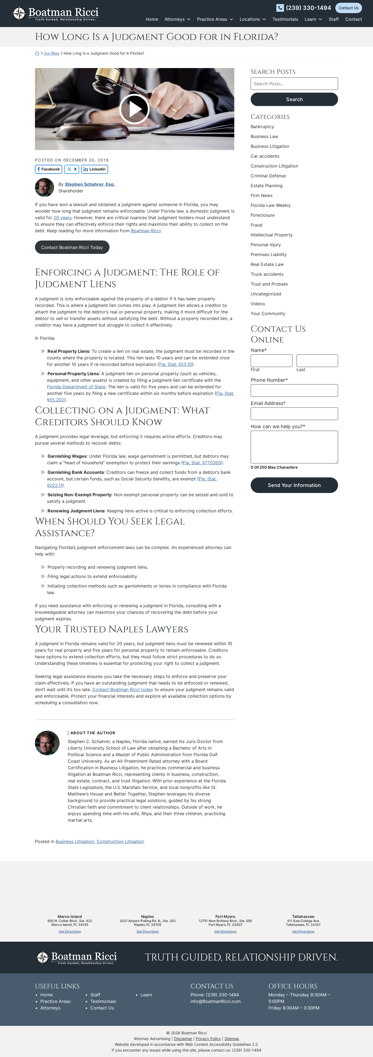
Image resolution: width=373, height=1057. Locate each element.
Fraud (256, 225)
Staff (334, 19)
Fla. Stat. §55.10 (175, 364)
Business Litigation (75, 841)
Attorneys (175, 19)
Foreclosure (263, 215)
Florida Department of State (76, 386)
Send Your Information (294, 485)
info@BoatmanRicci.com (216, 1001)
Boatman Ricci (146, 230)
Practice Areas (212, 19)
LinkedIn (93, 169)
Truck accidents (267, 274)
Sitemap (231, 1038)
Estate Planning (267, 185)
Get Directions (70, 931)
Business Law (264, 136)
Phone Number (269, 380)
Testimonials (285, 19)
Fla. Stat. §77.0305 (202, 462)
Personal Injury (266, 244)
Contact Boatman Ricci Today (72, 247)
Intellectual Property (272, 234)
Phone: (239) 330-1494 (215, 994)
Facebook (47, 169)
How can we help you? (278, 426)
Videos (258, 303)
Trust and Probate (269, 284)
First (255, 369)
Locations (250, 19)
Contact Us (349, 7)
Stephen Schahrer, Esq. (90, 184)
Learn (310, 19)
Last (301, 369)
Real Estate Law (267, 264)
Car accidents (265, 156)
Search (294, 99)
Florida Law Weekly (271, 205)
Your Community (268, 313)
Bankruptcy (262, 126)
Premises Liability (269, 254)
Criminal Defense (268, 175)
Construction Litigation (120, 841)
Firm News (262, 195)
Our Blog (51, 53)
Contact (353, 19)
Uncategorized (266, 293)
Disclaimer (183, 1038)
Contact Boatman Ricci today (122, 689)
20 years (63, 217)
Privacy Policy (208, 1038)
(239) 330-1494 (308, 7)
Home (152, 19)
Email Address (268, 403)
